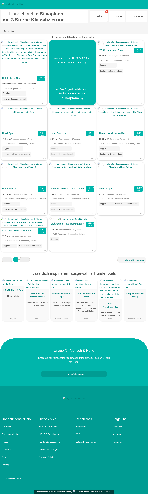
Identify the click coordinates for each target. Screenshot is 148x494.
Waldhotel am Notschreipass (37, 295)
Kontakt (8, 449)
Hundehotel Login (12, 479)
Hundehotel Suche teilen (132, 260)
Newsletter (117, 442)
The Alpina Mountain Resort (113, 133)
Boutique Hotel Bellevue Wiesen (67, 188)
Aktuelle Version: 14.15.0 (101, 492)
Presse (5, 442)
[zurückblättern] (8, 57)
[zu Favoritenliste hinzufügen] (4, 43)
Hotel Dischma (58, 133)
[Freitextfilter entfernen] (135, 4)
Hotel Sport (8, 133)
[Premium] (142, 276)
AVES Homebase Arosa (111, 50)
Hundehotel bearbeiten (49, 442)
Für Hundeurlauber (10, 434)
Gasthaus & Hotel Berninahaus (67, 223)
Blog (4, 457)
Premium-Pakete (46, 457)
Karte (118, 16)
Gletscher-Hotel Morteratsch (17, 230)
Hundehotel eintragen (49, 449)
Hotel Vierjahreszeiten (110, 305)
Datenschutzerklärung (86, 442)
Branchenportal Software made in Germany (53, 492)
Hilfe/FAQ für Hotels (48, 426)
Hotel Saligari (106, 188)
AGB (78, 434)
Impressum (81, 426)
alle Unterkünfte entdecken (75, 374)
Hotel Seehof (9, 188)
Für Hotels (6, 426)
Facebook (117, 426)
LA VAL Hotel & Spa (13, 290)
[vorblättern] (40, 57)
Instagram (117, 434)
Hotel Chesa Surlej (12, 78)
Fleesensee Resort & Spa (62, 295)
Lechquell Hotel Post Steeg (135, 295)
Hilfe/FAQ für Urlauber (49, 434)
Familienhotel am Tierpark (86, 295)
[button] (7, 259)
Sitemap (5, 465)
